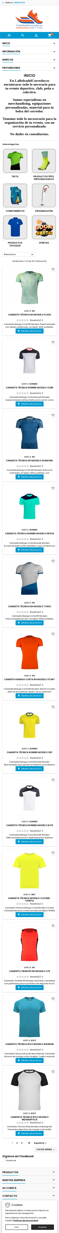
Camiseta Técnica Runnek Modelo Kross (29, 533)
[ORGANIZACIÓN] (44, 195)
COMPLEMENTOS (15, 211)
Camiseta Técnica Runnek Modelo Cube (29, 387)
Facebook (11, 1160)
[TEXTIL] (15, 161)
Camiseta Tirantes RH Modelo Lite (29, 971)
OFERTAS (44, 242)
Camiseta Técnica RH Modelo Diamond (29, 460)
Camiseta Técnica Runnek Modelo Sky (29, 752)
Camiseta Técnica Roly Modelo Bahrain (29, 1044)
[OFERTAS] (44, 227)
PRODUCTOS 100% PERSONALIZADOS (43, 178)
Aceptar (42, 1227)
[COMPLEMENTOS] (15, 195)
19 (29, 1142)
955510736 (19, 2)
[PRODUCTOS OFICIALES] (15, 227)
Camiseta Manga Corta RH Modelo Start (29, 679)
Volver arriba (46, 1149)
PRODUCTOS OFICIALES (15, 244)
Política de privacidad (26, 1220)
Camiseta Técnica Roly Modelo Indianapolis (30, 1118)
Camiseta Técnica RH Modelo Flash (29, 314)
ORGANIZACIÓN (44, 211)
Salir (16, 1227)
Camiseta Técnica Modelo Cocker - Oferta (29, 899)
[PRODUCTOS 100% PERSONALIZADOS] (44, 161)
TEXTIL (15, 176)
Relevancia (19, 254)
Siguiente (40, 1142)
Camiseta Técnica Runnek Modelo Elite (29, 825)
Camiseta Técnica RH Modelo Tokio (29, 606)
